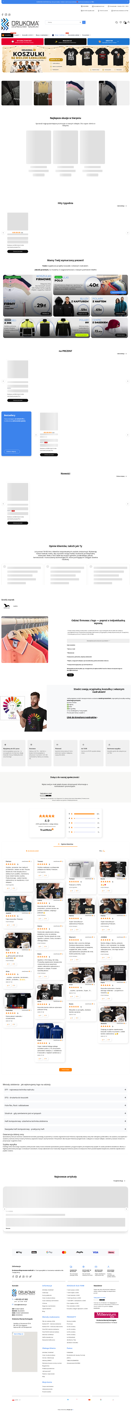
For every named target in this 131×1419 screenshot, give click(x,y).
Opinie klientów (46, 1309)
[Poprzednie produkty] (3, 233)
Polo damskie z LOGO (73, 1306)
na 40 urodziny (71, 1329)
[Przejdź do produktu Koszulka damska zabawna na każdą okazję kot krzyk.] (17, 370)
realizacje (45, 1292)
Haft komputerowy (47, 1337)
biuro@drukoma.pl (99, 6)
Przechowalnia (46, 1392)
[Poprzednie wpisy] (4, 1209)
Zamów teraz (121, 335)
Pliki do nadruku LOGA (48, 1321)
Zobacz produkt (17, 251)
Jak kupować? (46, 1371)
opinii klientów (47, 824)
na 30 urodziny (71, 1326)
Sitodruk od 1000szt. (48, 1334)
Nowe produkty (71, 1321)
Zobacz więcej (120, 314)
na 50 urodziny (71, 1332)
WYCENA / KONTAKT (48, 1290)
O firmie (44, 1303)
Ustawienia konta (47, 1389)
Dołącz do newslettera (48, 795)
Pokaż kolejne (65, 1069)
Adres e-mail (71, 649)
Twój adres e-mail (46, 793)
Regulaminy (45, 1366)
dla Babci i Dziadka (72, 1342)
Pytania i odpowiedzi (48, 1374)
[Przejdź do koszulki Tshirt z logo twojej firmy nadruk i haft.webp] (75, 93)
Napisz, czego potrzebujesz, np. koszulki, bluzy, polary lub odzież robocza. (88, 661)
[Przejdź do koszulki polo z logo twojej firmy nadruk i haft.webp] (43, 93)
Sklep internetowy (65, 1409)
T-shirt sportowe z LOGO (74, 1298)
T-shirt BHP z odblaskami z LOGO (76, 1301)
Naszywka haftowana (48, 1340)
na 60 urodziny (71, 1334)
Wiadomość (71, 653)
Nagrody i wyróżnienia (48, 1306)
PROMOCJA (45, 314)
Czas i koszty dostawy (48, 1298)
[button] (83, 22)
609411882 (85, 6)
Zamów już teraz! (82, 335)
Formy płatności (47, 1295)
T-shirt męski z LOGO (73, 1292)
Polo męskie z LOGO (73, 1303)
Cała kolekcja (120, 206)
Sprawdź (17, 104)
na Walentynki (71, 1337)
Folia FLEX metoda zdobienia (50, 1329)
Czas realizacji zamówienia (50, 1301)
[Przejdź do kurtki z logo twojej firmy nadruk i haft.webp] (108, 93)
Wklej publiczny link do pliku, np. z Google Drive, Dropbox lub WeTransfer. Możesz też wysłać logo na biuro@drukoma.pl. (94, 669)
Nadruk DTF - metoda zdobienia (51, 1324)
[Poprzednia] (3, 2)
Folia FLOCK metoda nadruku (50, 1332)
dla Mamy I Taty (71, 1340)
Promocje (70, 1324)
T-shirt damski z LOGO (73, 1295)
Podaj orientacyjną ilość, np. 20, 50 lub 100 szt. (80, 664)
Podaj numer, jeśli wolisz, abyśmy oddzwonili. (79, 657)
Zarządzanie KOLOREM (73, 1363)
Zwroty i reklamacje (48, 1358)
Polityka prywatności (48, 1368)
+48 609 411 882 (21, 1299)
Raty (43, 1376)
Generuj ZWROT (47, 1360)
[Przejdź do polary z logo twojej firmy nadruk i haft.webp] (10, 93)
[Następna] (127, 2)
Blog (43, 1311)
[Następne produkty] (128, 233)
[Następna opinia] (128, 570)
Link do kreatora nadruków (82, 717)
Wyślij (70, 675)
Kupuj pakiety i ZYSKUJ (118, 292)
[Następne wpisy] (126, 1209)
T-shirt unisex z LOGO (73, 1290)
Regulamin (112, 1302)
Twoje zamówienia (47, 1386)
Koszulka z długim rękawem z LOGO (77, 1309)
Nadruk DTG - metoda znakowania (52, 1326)
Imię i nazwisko (71, 645)
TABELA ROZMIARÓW (73, 1360)
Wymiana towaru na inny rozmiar (52, 1363)
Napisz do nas (83, 314)
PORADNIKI (70, 1352)
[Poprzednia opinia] (3, 570)
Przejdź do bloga (118, 1181)
